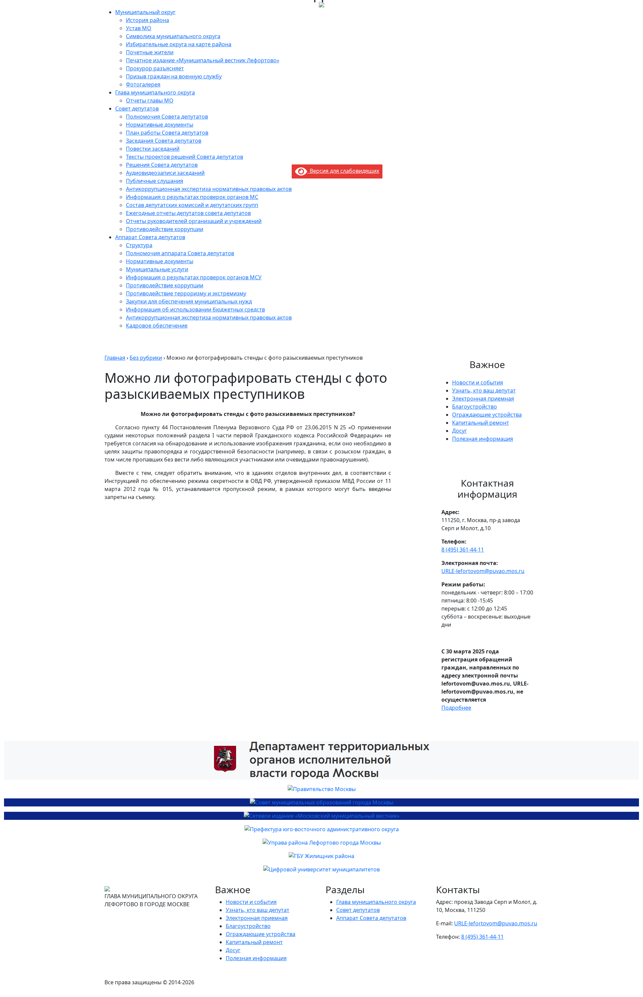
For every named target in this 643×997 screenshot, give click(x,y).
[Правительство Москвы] (321, 789)
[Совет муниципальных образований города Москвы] (321, 802)
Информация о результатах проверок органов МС (192, 197)
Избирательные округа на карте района (178, 44)
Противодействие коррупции (164, 229)
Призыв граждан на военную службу (174, 76)
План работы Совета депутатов (167, 132)
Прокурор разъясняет (155, 68)
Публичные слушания (154, 181)
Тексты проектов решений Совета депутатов (184, 156)
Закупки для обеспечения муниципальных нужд (189, 301)
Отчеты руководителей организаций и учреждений (194, 221)
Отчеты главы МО (149, 100)
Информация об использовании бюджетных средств (195, 309)
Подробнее (456, 707)
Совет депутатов (137, 108)
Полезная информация (482, 438)
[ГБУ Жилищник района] (321, 856)
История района (147, 20)
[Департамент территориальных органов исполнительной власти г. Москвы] (321, 760)
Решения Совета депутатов (162, 164)
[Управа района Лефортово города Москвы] (321, 843)
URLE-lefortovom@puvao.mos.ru (482, 571)
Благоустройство (474, 406)
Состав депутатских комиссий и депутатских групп (192, 205)
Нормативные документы (159, 124)
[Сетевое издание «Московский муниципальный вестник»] (321, 816)
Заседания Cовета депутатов (163, 140)
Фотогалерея (143, 84)
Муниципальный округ (145, 12)
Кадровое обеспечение (157, 325)
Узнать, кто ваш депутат (484, 390)
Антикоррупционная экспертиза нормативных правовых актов (209, 189)
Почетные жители (149, 52)
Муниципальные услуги (157, 269)
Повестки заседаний (153, 148)
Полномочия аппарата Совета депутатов (180, 253)
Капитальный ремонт (480, 422)
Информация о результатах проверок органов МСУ (194, 277)
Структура (139, 245)
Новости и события (477, 382)
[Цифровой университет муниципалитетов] (321, 869)
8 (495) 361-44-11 (462, 549)
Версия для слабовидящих (343, 170)
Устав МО (138, 28)
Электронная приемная (483, 398)
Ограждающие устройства (487, 414)
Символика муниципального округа (173, 36)
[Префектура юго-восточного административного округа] (321, 829)
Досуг (459, 430)
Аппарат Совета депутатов (150, 237)
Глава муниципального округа (155, 92)
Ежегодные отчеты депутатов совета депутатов (188, 213)
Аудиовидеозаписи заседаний (165, 172)
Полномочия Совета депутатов (167, 116)
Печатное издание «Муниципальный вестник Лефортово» (202, 60)
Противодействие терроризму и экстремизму (186, 293)
